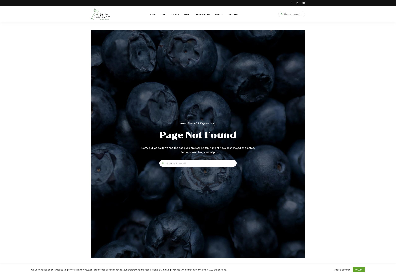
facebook (291, 3)
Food (163, 14)
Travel (219, 14)
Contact (233, 14)
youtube (303, 3)
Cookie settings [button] (342, 269)
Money (187, 14)
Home (153, 14)
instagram (297, 3)
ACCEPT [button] (359, 269)
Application (203, 14)
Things (175, 14)
